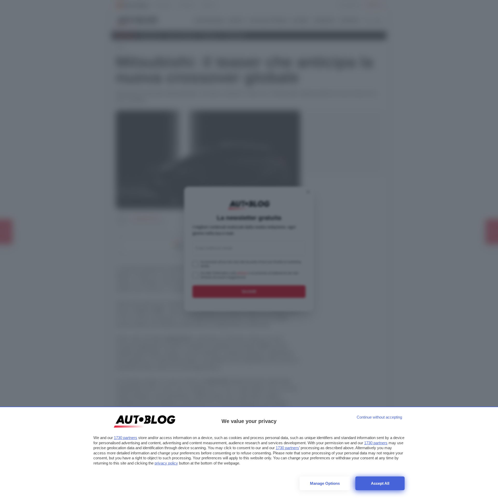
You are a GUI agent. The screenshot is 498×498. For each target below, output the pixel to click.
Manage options (325, 483)
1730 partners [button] (125, 437)
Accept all (380, 483)
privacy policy (166, 463)
